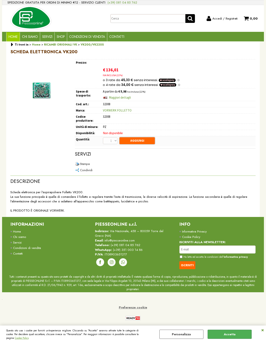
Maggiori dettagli (120, 97)
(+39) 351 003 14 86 (128, 250)
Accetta (229, 334)
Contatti (116, 36)
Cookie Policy (21, 338)
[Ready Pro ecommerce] (133, 318)
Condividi (86, 170)
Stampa (85, 164)
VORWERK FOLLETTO (117, 110)
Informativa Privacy (194, 231)
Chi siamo (19, 237)
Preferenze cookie (133, 307)
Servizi (47, 36)
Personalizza (181, 334)
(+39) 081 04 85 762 (122, 2)
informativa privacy (236, 257)
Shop (61, 36)
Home (13, 36)
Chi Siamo (30, 36)
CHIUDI (262, 330)
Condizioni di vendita (87, 36)
